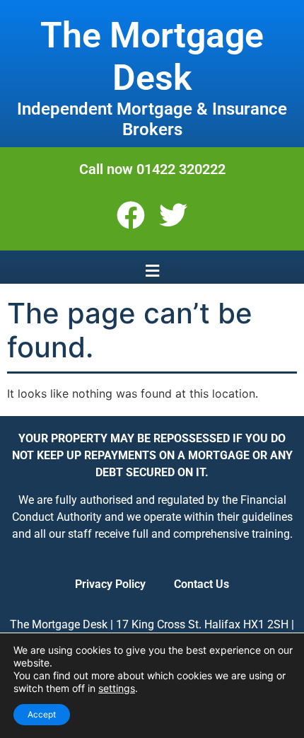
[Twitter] (173, 215)
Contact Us (201, 584)
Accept (42, 714)
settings (116, 688)
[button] (152, 271)
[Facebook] (131, 215)
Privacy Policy (110, 584)
